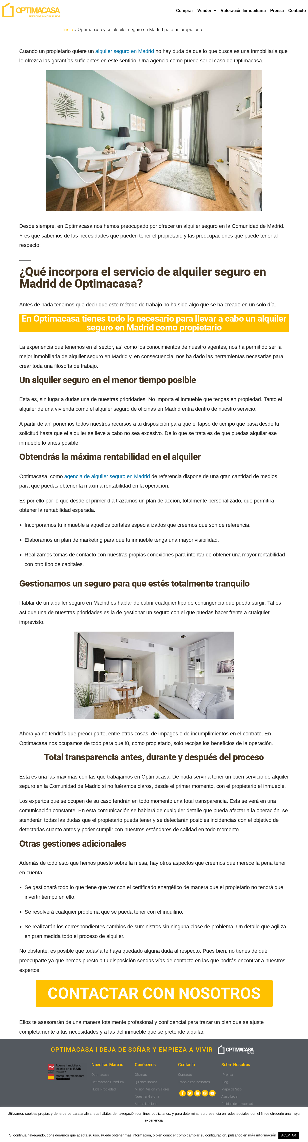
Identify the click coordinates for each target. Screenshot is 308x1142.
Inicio (68, 29)
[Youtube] (212, 1093)
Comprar (184, 10)
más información (262, 1135)
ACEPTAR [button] (288, 1135)
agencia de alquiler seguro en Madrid (107, 476)
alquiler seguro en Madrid (124, 51)
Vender (204, 10)
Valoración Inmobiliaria (243, 10)
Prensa (277, 10)
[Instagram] (205, 1093)
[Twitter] (190, 1093)
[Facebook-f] (182, 1093)
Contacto (297, 10)
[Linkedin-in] (197, 1093)
